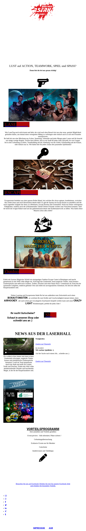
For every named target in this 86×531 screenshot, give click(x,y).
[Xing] (5, 511)
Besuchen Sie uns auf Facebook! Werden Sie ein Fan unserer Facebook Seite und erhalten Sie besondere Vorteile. (43, 485)
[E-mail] (6, 496)
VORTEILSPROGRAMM (43, 429)
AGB (51, 528)
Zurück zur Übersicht (43, 344)
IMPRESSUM (39, 528)
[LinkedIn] (5, 508)
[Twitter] (6, 505)
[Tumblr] (5, 514)
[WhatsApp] (5, 499)
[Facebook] (5, 502)
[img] (43, 11)
